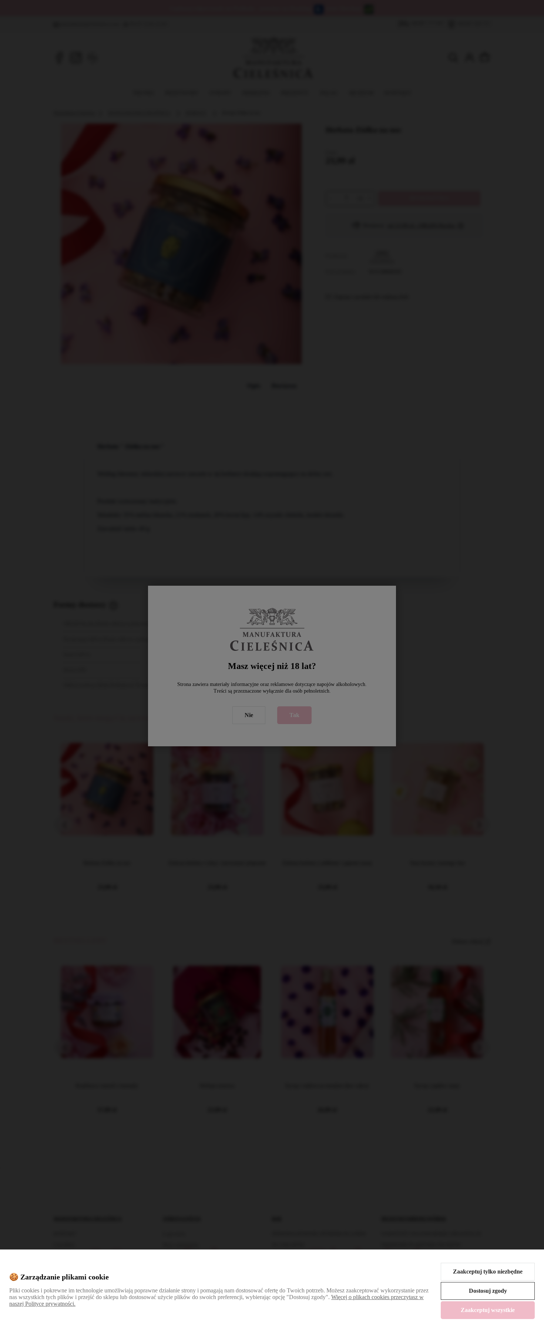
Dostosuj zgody (488, 1291)
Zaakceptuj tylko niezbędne (488, 1271)
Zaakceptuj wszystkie (488, 1310)
